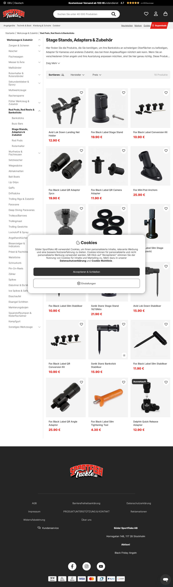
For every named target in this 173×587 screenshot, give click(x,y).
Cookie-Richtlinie (102, 260)
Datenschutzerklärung (73, 260)
